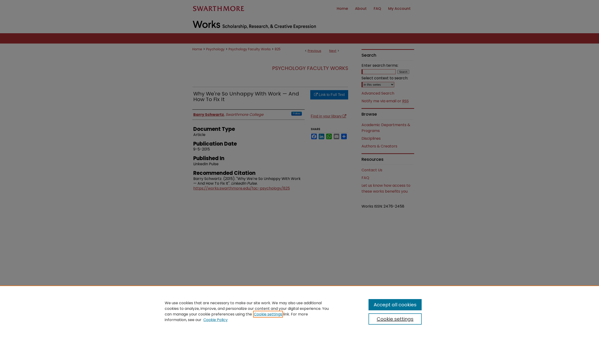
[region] (299, 311)
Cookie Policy (215, 319)
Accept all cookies (395, 304)
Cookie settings (268, 314)
